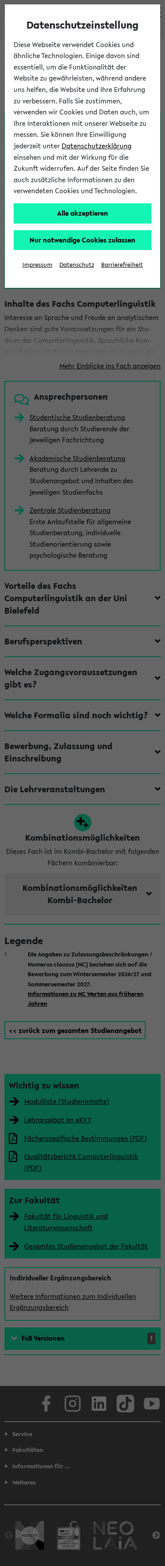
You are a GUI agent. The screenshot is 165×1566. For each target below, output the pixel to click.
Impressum (37, 265)
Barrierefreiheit (122, 265)
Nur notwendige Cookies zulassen (82, 240)
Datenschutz (76, 265)
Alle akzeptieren (82, 213)
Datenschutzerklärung (97, 146)
